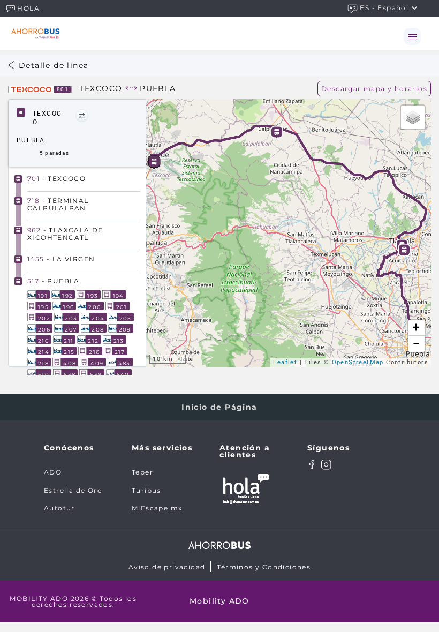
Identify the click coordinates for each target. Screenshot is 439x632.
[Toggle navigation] (412, 36)
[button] (81, 115)
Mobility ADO (219, 601)
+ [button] (416, 327)
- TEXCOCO (56, 179)
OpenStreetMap (358, 362)
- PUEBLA (53, 281)
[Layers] (413, 117)
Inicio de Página (219, 407)
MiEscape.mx (157, 508)
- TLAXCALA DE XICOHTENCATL (65, 234)
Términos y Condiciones (264, 567)
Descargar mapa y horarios (374, 89)
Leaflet (285, 362)
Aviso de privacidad (167, 567)
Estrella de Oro (73, 490)
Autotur (59, 508)
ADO (53, 472)
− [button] (416, 343)
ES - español (385, 8)
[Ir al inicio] (35, 33)
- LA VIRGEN (61, 259)
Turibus (146, 490)
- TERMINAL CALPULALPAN (58, 204)
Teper (142, 472)
